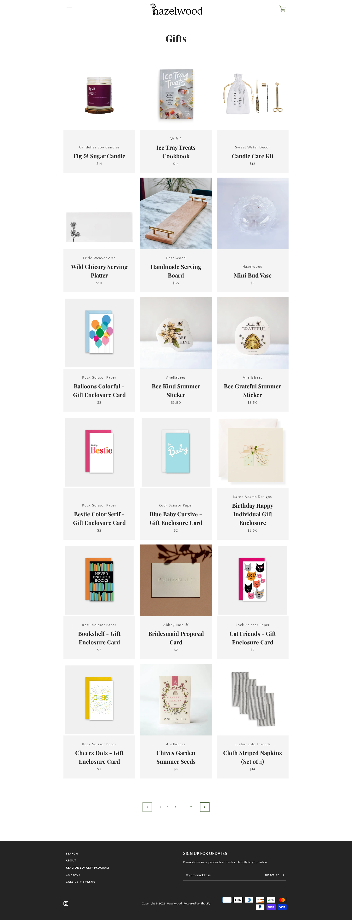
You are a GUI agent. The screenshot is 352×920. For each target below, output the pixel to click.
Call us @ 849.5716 (80, 881)
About (71, 860)
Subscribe (272, 875)
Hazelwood (174, 903)
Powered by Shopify (196, 903)
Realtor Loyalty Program (87, 867)
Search (72, 853)
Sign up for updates (205, 853)
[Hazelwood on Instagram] (65, 903)
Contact (73, 874)
